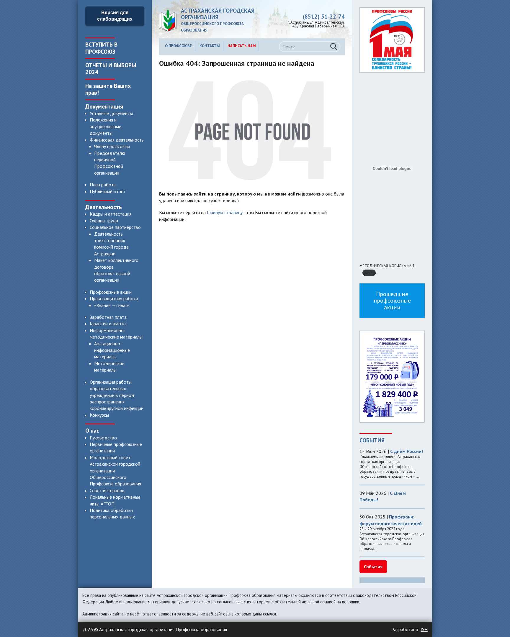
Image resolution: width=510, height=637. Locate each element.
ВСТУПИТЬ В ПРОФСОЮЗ (101, 48)
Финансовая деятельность (117, 140)
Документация (104, 106)
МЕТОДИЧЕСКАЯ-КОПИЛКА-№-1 (387, 265)
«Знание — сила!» (111, 305)
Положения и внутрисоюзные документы (105, 126)
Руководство (103, 438)
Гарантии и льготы (108, 323)
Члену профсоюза (112, 146)
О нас (92, 430)
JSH (424, 629)
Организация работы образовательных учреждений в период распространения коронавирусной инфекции (116, 395)
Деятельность (103, 207)
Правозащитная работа (114, 298)
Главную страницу (225, 212)
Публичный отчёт (108, 191)
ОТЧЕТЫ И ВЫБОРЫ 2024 (110, 68)
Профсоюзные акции (111, 292)
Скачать (369, 272)
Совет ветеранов (107, 490)
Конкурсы (99, 415)
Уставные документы (111, 113)
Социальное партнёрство (115, 227)
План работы (103, 185)
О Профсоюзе (178, 45)
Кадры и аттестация (110, 214)
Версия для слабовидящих (115, 16)
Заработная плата (108, 317)
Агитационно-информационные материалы (112, 350)
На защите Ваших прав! (108, 89)
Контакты (210, 45)
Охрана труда (104, 221)
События (373, 566)
